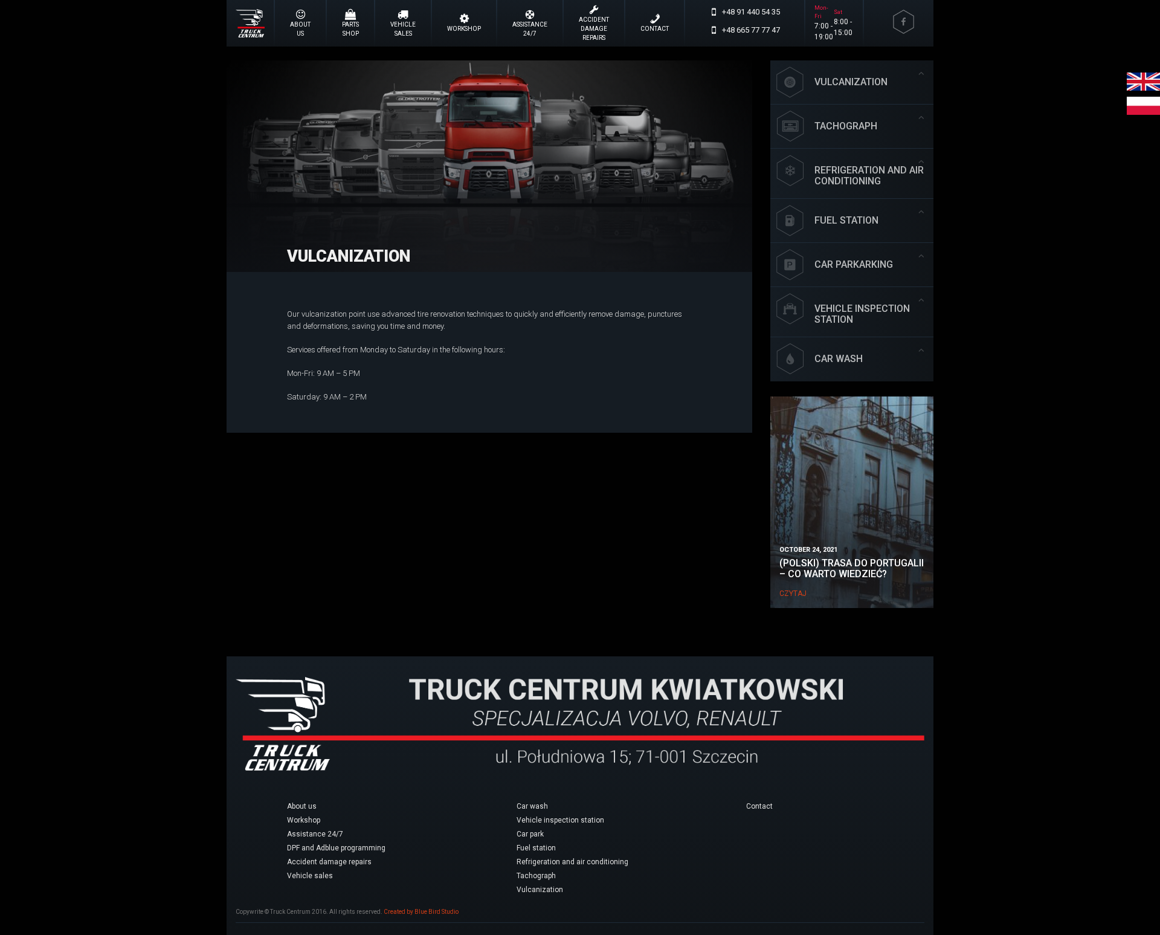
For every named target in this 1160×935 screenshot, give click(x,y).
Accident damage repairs (329, 862)
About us (302, 806)
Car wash (532, 806)
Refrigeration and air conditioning (572, 862)
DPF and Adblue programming (336, 848)
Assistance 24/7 (315, 834)
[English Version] (1143, 81)
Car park (530, 834)
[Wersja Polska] (1143, 105)
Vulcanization (348, 256)
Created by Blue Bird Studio (421, 911)
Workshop (303, 820)
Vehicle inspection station (560, 820)
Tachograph (536, 876)
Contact (759, 806)
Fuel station (536, 848)
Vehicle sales (310, 876)
